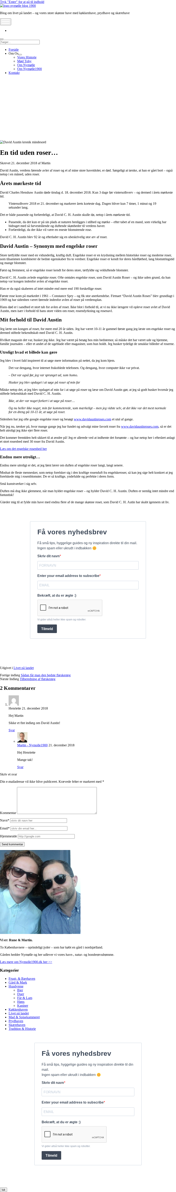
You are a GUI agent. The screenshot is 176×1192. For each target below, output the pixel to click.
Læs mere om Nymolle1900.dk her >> (26, 962)
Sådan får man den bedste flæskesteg (46, 675)
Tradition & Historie (22, 1029)
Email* (5, 828)
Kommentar (8, 813)
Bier (20, 990)
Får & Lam (24, 998)
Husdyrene (16, 986)
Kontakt (14, 73)
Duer (20, 994)
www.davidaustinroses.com (92, 419)
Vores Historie (26, 57)
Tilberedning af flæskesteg (37, 679)
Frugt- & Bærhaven (22, 978)
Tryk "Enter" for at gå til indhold (22, 2)
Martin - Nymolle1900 (32, 745)
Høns (20, 1002)
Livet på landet (24, 668)
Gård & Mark (18, 982)
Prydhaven (16, 1021)
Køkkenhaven (18, 1009)
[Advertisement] (88, 108)
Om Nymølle (26, 65)
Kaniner (22, 1005)
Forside (14, 49)
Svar (12, 730)
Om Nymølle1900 (29, 69)
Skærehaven (17, 1025)
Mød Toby (24, 61)
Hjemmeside (8, 836)
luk (3, 1189)
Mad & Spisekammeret (24, 1017)
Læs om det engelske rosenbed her (23, 449)
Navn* (4, 820)
